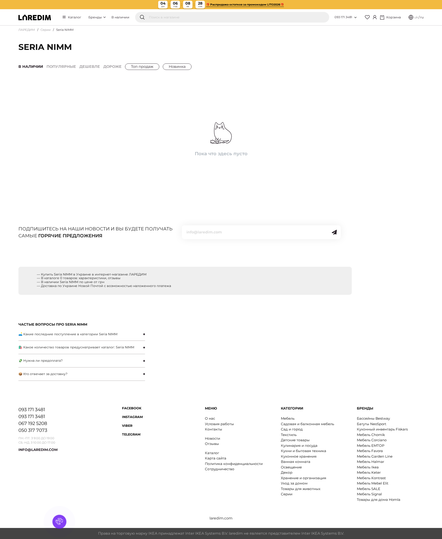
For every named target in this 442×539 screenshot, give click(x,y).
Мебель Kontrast (371, 478)
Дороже (112, 66)
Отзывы (212, 444)
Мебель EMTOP (370, 445)
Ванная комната (295, 461)
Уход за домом (294, 483)
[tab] (81, 334)
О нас (210, 418)
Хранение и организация (303, 478)
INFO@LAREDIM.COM (38, 449)
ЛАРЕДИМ (26, 30)
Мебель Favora (370, 451)
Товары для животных (300, 489)
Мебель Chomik (371, 435)
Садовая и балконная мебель (307, 424)
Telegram (131, 434)
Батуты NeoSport (371, 424)
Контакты (213, 429)
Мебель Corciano (372, 440)
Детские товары (295, 440)
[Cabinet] (374, 17)
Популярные (61, 66)
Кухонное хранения (299, 456)
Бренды (95, 17)
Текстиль (289, 435)
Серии (46, 30)
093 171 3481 (343, 17)
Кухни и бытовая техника (303, 451)
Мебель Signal (369, 494)
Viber (127, 426)
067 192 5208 (32, 423)
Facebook (131, 408)
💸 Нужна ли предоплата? (40, 360)
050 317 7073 (32, 430)
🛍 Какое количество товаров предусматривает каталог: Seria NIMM (76, 347)
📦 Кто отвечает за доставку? (42, 374)
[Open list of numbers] (355, 17)
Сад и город (292, 429)
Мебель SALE (368, 489)
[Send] (334, 232)
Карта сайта (215, 458)
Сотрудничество (219, 469)
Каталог (74, 17)
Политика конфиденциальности (234, 464)
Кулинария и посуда (299, 445)
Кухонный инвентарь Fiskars (382, 429)
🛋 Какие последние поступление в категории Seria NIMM (67, 334)
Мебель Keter (369, 472)
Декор (286, 472)
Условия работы (219, 424)
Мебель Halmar (370, 461)
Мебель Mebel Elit (372, 483)
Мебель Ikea (368, 467)
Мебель (287, 418)
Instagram (132, 417)
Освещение (291, 467)
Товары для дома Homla (378, 499)
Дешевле (89, 66)
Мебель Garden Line (375, 456)
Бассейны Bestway (373, 418)
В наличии (120, 17)
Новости (212, 438)
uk (416, 17)
